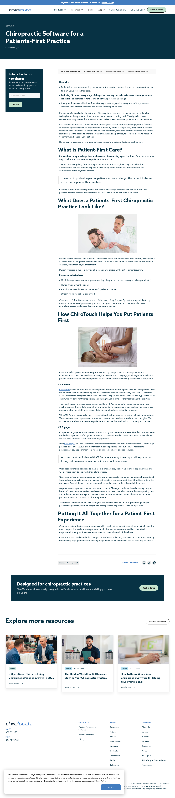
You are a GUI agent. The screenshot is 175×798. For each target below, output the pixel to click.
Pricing (90, 9)
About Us (146, 727)
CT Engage (69, 443)
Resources (114, 727)
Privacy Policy (164, 783)
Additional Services (86, 734)
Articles (113, 732)
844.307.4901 (12, 740)
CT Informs (64, 389)
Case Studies (115, 741)
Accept (111, 787)
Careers (145, 732)
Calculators (114, 765)
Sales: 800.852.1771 (118, 9)
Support (101, 9)
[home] (20, 10)
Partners (145, 741)
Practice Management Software (87, 728)
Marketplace (147, 765)
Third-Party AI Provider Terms (154, 760)
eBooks (113, 736)
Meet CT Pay (108, 2)
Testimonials (115, 755)
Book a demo (156, 9)
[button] (60, 9)
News (144, 751)
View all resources (157, 621)
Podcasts (114, 751)
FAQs (112, 760)
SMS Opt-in (146, 755)
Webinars (114, 746)
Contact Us (146, 746)
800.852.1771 (12, 732)
